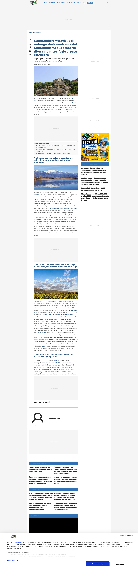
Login (90, 2)
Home (30, 32)
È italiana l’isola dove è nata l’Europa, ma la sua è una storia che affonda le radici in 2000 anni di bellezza (40, 480)
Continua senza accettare (126, 535)
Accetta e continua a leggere (97, 563)
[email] (30, 50)
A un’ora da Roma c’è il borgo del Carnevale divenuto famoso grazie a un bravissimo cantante (40, 506)
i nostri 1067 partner (17, 542)
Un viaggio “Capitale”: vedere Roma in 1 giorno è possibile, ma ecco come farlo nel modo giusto (65, 480)
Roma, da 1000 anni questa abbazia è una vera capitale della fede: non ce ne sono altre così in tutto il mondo (64, 496)
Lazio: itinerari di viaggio (41, 402)
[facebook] (30, 40)
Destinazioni (52, 2)
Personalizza (120, 564)
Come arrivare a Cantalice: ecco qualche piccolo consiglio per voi (53, 153)
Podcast (79, 2)
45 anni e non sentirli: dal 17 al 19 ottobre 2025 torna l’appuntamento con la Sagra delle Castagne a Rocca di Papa (95, 197)
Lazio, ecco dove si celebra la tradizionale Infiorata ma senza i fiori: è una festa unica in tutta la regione (94, 171)
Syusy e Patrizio (71, 2)
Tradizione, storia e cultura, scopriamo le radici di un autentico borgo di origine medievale (55, 146)
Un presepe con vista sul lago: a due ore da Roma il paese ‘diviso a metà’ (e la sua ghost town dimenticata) (65, 506)
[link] (30, 54)
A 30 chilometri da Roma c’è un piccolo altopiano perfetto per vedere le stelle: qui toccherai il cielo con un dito (41, 496)
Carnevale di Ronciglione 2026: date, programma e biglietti (93, 189)
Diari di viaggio (61, 2)
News (45, 2)
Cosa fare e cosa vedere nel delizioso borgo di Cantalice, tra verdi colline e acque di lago (55, 150)
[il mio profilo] (84, 2)
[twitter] (30, 43)
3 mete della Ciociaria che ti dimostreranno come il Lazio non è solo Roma (40, 469)
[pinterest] (30, 47)
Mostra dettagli (11, 560)
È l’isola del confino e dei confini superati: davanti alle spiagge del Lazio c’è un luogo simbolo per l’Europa (65, 470)
